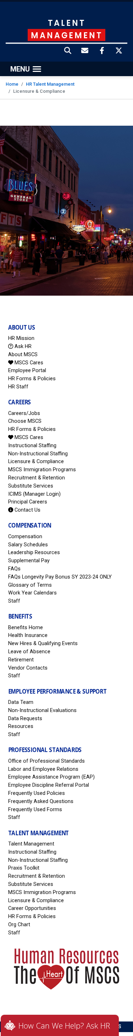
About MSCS (23, 355)
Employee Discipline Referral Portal (48, 785)
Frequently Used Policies (36, 793)
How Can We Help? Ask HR (64, 1025)
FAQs (14, 569)
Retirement (21, 660)
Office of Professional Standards (46, 761)
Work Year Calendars (32, 593)
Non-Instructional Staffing (38, 454)
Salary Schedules (28, 545)
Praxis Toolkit (23, 868)
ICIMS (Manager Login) (34, 494)
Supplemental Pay (29, 561)
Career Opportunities (32, 908)
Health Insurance (28, 635)
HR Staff (18, 387)
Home (12, 84)
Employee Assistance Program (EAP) (51, 777)
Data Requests (25, 719)
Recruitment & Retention (36, 478)
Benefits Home (25, 628)
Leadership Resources (34, 553)
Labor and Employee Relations (43, 769)
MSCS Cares (28, 363)
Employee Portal (27, 371)
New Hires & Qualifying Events (43, 644)
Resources (20, 726)
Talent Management (31, 844)
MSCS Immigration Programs (42, 470)
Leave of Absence (29, 652)
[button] (68, 51)
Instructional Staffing (32, 446)
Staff (14, 601)
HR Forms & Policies (32, 379)
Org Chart (19, 925)
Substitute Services (30, 486)
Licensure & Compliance (36, 462)
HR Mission (21, 338)
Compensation (25, 537)
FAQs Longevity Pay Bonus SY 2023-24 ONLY (60, 577)
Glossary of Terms (30, 585)
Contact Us (26, 510)
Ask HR (22, 346)
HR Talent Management (50, 84)
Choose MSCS (24, 421)
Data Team (20, 702)
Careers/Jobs (24, 413)
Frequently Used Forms (35, 810)
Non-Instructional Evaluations (42, 710)
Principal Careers (27, 502)
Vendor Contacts (28, 668)
